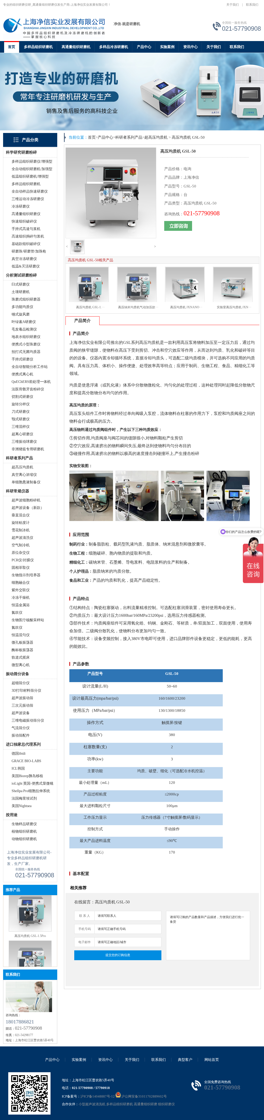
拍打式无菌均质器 (26, 352)
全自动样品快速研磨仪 (30, 191)
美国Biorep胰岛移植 (27, 776)
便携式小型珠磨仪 (26, 344)
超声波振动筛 (22, 698)
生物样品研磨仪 (24, 824)
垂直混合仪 (21, 515)
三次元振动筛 (22, 705)
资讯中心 (190, 47)
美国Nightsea (21, 806)
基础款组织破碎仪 (26, 244)
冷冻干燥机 (21, 598)
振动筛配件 (21, 735)
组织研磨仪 (166, 1104)
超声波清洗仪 (22, 538)
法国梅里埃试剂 (24, 798)
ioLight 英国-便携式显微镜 (32, 783)
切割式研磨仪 (22, 397)
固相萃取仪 (21, 568)
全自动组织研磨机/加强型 (32, 169)
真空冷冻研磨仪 (24, 259)
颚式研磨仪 (21, 419)
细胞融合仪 (21, 583)
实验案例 (167, 47)
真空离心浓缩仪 (24, 475)
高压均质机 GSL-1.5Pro (30, 914)
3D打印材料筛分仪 (26, 690)
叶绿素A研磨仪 (24, 322)
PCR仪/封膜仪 (23, 560)
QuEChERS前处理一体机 (31, 382)
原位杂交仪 (21, 553)
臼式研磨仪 (21, 284)
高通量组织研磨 (145, 1104)
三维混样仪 (21, 427)
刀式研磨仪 (21, 412)
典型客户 (185, 1060)
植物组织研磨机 (24, 831)
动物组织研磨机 (24, 839)
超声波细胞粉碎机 (26, 500)
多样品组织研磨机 (38, 47)
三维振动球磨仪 (24, 442)
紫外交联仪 (21, 590)
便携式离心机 (22, 374)
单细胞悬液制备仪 (26, 482)
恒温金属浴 (21, 605)
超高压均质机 (22, 467)
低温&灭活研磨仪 (26, 266)
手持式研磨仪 (22, 359)
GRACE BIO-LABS (26, 761)
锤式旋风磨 (21, 314)
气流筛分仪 (21, 728)
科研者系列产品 (128, 137)
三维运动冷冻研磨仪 (28, 199)
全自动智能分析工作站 (30, 367)
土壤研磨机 (21, 292)
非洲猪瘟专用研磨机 (28, 449)
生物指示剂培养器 (26, 575)
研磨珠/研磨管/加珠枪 (29, 251)
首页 (11, 47)
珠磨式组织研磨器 (26, 299)
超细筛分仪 (21, 683)
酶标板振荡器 (22, 650)
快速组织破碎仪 (24, 221)
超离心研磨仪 (22, 434)
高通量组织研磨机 (76, 47)
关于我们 (232, 4)
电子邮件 (84, 942)
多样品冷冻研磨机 (113, 47)
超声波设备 (21, 713)
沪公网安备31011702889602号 (144, 1096)
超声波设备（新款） (28, 508)
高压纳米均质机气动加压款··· (138, 307)
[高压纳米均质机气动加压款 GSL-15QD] (30, 960)
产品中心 (144, 47)
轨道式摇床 (21, 657)
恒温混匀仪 (21, 635)
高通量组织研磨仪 (26, 214)
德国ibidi (19, 753)
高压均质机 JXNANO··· (186, 307)
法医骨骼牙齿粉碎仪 (28, 389)
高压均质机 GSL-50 (188, 137)
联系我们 (252, 4)
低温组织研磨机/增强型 (30, 176)
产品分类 (30, 140)
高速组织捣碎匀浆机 (28, 236)
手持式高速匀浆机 (26, 229)
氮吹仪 (17, 612)
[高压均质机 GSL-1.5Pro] (30, 908)
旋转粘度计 (21, 523)
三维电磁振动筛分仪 (28, 720)
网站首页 (211, 1060)
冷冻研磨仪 (21, 206)
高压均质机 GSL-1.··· (90, 307)
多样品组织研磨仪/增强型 (32, 161)
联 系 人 (84, 916)
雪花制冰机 (21, 530)
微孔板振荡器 (22, 642)
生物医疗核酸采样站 (28, 620)
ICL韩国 (18, 768)
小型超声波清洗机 (92, 1104)
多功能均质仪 (22, 307)
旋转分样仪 (21, 404)
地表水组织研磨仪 (26, 337)
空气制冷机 (21, 545)
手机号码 (84, 929)
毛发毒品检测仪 (24, 329)
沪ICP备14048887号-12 (97, 1096)
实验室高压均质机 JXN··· (234, 307)
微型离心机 (21, 665)
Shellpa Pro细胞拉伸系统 (31, 791)
